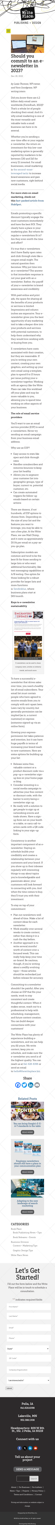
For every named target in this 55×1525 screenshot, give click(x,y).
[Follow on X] (25, 1448)
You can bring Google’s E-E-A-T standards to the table (27, 1125)
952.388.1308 (27, 1420)
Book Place (16, 1229)
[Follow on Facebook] (19, 1448)
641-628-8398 (30, 1063)
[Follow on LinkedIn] (30, 1448)
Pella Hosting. (32, 1524)
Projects (25, 1491)
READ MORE (27, 1132)
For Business (24, 1487)
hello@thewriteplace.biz (27, 1071)
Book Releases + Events (24, 1237)
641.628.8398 (27, 1407)
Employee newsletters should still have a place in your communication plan (27, 1163)
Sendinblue (19, 588)
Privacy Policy (38, 1491)
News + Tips (15, 1491)
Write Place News (19, 1255)
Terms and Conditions (23, 1494)
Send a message (27, 1469)
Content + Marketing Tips (25, 1245)
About (13, 1487)
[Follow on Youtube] (35, 1448)
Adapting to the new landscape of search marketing (27, 1203)
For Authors (37, 1487)
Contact (38, 1494)
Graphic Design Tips (23, 1250)
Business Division (20, 1242)
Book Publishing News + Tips (27, 1232)
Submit (9, 1388)
